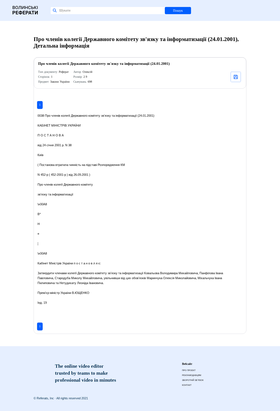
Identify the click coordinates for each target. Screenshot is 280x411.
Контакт (186, 385)
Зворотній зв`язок (193, 380)
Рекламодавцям (191, 375)
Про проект (189, 370)
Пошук (178, 10)
